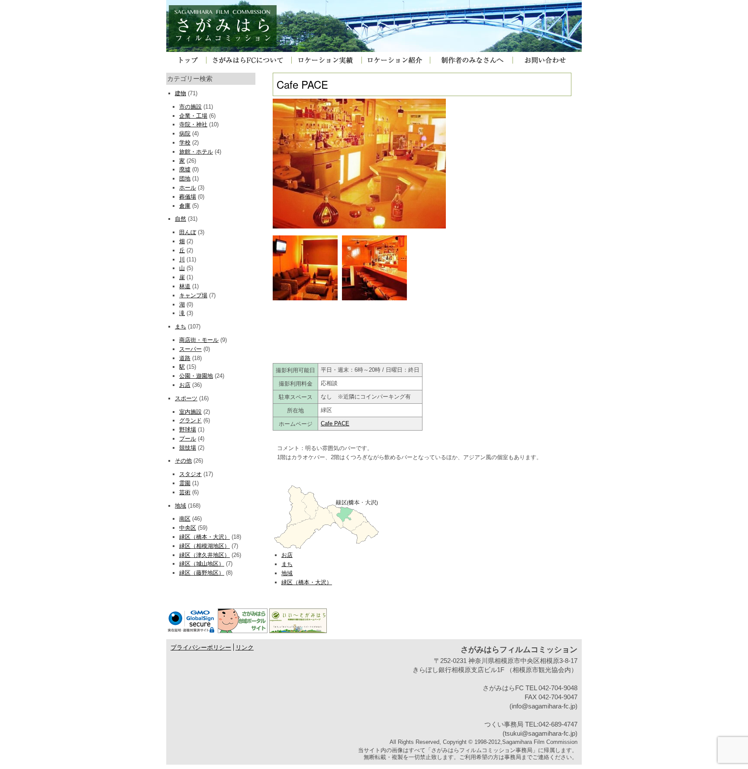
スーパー (190, 349)
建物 (180, 93)
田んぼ (187, 232)
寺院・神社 (193, 124)
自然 (180, 219)
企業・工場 (193, 116)
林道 (184, 286)
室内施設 (190, 412)
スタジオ (190, 474)
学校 (184, 142)
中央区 (187, 527)
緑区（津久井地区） (204, 555)
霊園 (184, 483)
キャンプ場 (193, 295)
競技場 (187, 447)
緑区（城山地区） (201, 563)
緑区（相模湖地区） (204, 546)
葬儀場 (187, 196)
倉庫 (184, 206)
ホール (187, 187)
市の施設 (190, 106)
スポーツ (186, 398)
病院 (184, 133)
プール (187, 438)
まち (180, 326)
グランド (190, 420)
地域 (180, 505)
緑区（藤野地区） (201, 573)
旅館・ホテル (196, 151)
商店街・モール (199, 340)
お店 (184, 385)
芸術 (184, 492)
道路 (184, 358)
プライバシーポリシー (201, 647)
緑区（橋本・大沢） (204, 537)
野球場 (187, 429)
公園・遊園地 (196, 376)
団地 (184, 178)
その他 (183, 460)
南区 (184, 518)
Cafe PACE (335, 423)
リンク (244, 647)
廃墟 (184, 169)
